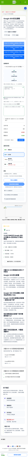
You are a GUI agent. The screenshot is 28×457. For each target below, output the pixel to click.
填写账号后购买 (17, 454)
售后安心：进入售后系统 (15, 261)
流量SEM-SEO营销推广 (10, 12)
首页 (3, 12)
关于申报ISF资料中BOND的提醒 (12, 377)
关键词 (18, 104)
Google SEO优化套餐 (10, 355)
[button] (4, 118)
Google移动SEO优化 (9, 361)
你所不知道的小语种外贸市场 (12, 373)
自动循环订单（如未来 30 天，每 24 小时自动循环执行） (14, 119)
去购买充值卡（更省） (12, 164)
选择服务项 (6, 63)
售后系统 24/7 (10, 419)
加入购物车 (14, 180)
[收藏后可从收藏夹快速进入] (25, 8)
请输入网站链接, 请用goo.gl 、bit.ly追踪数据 (13, 84)
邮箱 (5, 171)
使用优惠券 (21, 140)
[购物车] (15, 2)
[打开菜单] (2, 2)
